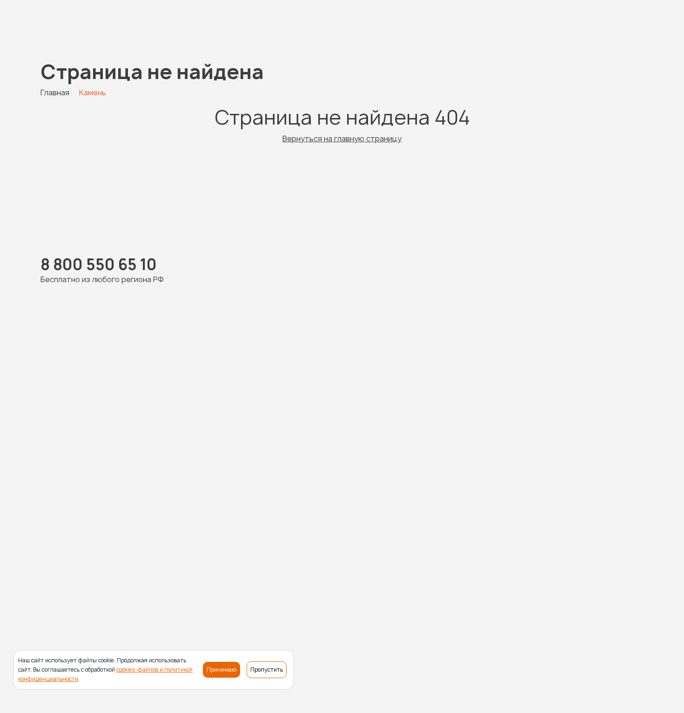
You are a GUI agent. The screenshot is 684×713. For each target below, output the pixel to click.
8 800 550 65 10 (80, 24)
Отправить (538, 538)
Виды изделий (322, 599)
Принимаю (221, 669)
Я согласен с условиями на (547, 449)
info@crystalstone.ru (603, 626)
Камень (219, 599)
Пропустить (266, 669)
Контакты (626, 599)
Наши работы (264, 599)
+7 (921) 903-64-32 (238, 417)
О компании (438, 599)
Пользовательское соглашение (293, 700)
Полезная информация (509, 599)
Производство (382, 599)
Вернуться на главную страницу (342, 138)
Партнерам (579, 599)
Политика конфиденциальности (164, 700)
